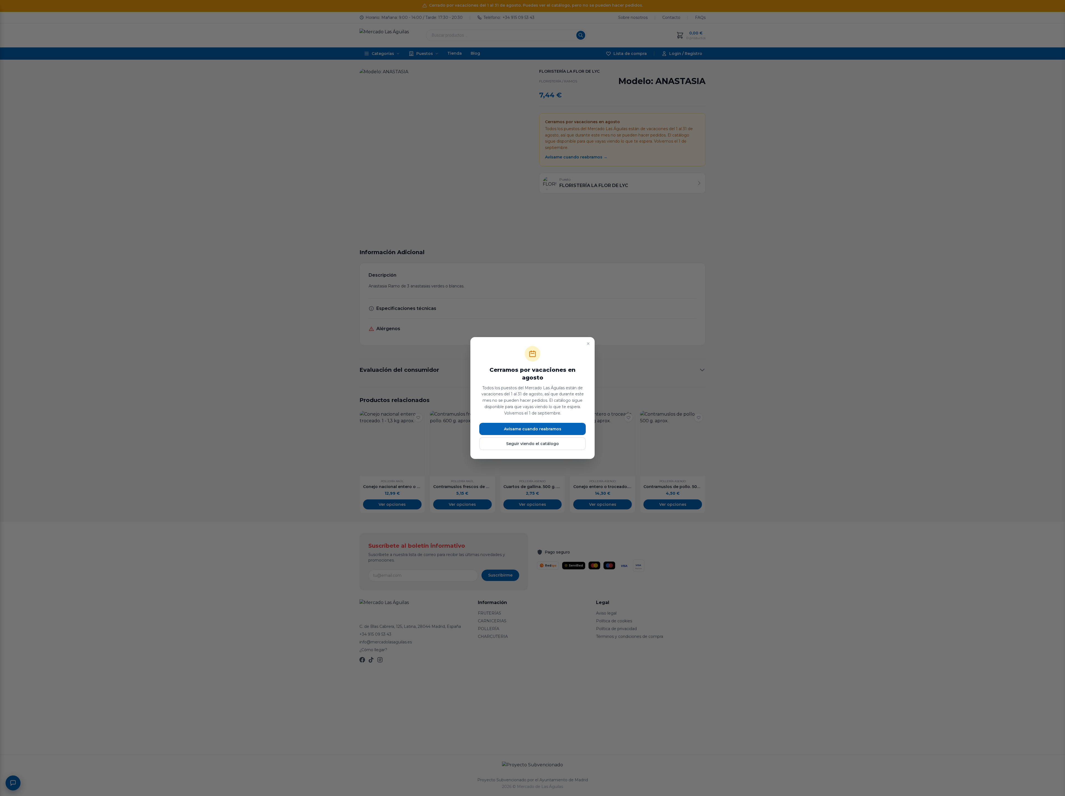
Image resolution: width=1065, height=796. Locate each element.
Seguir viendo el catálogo (532, 443)
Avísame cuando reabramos (532, 428)
